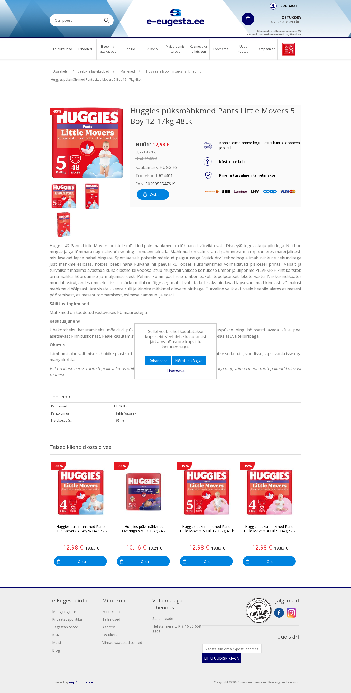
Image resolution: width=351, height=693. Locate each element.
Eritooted (85, 49)
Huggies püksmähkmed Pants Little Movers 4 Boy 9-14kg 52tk (81, 529)
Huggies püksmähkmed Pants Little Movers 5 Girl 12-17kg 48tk (207, 529)
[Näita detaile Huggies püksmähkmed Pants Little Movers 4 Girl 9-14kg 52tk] (270, 492)
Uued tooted (243, 49)
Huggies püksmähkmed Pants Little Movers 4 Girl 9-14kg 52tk (270, 529)
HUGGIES (168, 167)
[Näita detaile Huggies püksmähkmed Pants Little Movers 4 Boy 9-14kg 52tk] (81, 492)
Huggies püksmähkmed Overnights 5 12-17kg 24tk (144, 529)
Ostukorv (109, 634)
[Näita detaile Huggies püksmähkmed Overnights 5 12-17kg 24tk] (144, 492)
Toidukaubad (62, 49)
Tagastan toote (65, 627)
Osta (154, 194)
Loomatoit (221, 49)
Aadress (109, 627)
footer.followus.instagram (291, 613)
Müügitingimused (66, 611)
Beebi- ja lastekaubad (107, 49)
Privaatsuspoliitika (67, 619)
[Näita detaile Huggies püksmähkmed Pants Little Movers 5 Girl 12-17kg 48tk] (207, 492)
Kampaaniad (266, 49)
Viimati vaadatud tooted (122, 642)
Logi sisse (288, 6)
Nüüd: (143, 144)
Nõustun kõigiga (188, 360)
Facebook (279, 613)
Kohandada (158, 360)
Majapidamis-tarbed (175, 49)
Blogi (56, 650)
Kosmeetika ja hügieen (198, 49)
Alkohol (153, 49)
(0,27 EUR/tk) (145, 152)
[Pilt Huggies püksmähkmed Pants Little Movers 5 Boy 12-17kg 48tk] (64, 196)
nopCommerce (81, 682)
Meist (56, 642)
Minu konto (111, 611)
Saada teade (162, 618)
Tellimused (111, 619)
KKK (55, 634)
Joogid (130, 49)
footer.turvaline (259, 610)
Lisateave (176, 371)
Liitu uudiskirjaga (221, 658)
